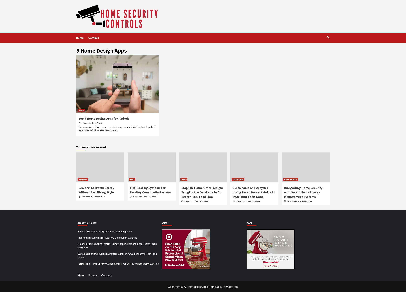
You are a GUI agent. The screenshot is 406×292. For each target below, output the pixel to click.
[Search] (328, 38)
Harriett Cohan (98, 196)
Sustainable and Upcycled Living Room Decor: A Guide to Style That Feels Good (254, 192)
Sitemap (93, 275)
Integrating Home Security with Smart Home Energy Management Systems (303, 192)
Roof (132, 179)
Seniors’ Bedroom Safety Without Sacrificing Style (105, 231)
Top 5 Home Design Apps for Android (104, 118)
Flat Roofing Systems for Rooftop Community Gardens (107, 237)
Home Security (290, 179)
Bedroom (83, 179)
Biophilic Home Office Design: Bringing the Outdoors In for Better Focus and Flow (202, 192)
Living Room (238, 179)
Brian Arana (97, 123)
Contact (93, 38)
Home (80, 38)
